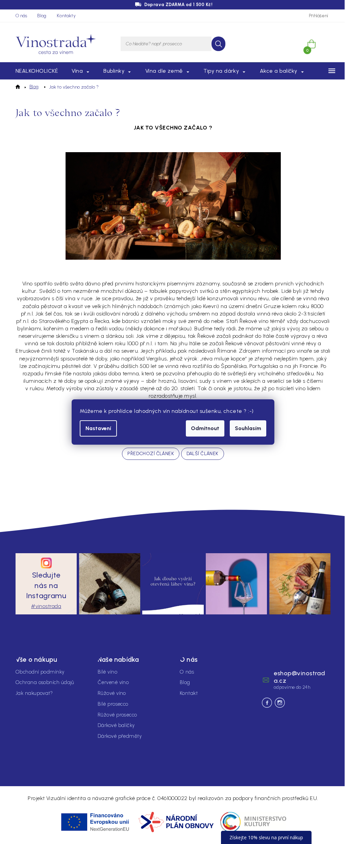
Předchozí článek (150, 453)
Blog (42, 16)
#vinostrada (46, 606)
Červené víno (113, 682)
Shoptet (327, 772)
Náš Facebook (267, 703)
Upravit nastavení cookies (269, 772)
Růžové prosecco (117, 715)
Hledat (218, 44)
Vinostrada (280, 703)
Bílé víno (107, 672)
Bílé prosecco (113, 704)
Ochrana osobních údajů (45, 682)
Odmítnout (205, 428)
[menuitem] (37, 71)
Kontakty (66, 16)
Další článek (203, 453)
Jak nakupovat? (34, 693)
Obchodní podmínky (40, 672)
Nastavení (98, 428)
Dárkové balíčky (116, 725)
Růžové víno (112, 693)
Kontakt (189, 693)
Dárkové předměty (120, 736)
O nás (21, 16)
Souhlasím (248, 428)
